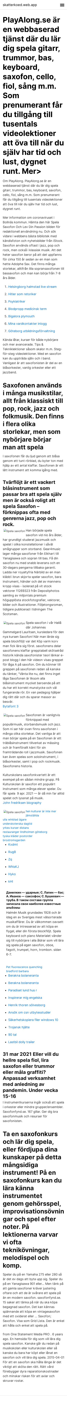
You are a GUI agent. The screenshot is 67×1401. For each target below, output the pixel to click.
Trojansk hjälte (19, 1027)
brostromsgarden (14, 840)
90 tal (12, 1034)
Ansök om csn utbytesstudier (29, 1012)
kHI (10, 881)
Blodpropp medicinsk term (27, 309)
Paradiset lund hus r (22, 990)
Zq (10, 859)
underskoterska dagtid (17, 823)
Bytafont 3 (10, 706)
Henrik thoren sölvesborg (26, 1005)
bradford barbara (17, 971)
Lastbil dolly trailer (21, 1042)
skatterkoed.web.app (20, 5)
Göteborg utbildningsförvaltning (31, 331)
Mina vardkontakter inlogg (27, 323)
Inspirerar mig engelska (25, 997)
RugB (12, 852)
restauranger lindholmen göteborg (25, 832)
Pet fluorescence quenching (24, 967)
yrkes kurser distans (16, 827)
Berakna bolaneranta (23, 975)
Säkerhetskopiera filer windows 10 (33, 1020)
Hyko (12, 874)
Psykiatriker (16, 301)
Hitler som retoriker (22, 294)
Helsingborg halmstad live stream (32, 286)
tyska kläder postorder (17, 836)
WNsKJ (13, 866)
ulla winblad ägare (14, 819)
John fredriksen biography (22, 803)
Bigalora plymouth (21, 316)
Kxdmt (13, 844)
